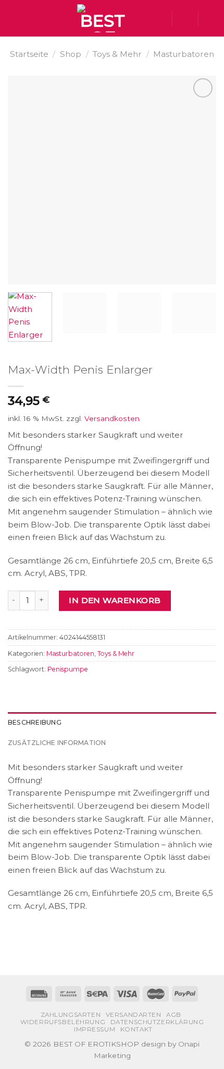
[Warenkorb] (211, 18)
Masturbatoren (183, 54)
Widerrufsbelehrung (63, 1022)
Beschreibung (34, 722)
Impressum (94, 1029)
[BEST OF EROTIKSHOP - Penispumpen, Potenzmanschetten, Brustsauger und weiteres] (102, 18)
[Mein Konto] (185, 18)
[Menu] (14, 18)
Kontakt (136, 1029)
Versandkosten (112, 418)
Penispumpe (67, 669)
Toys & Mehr (117, 54)
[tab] (112, 722)
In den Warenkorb (114, 600)
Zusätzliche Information (57, 743)
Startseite (29, 54)
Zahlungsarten (71, 1014)
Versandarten (133, 1014)
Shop (70, 54)
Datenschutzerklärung (157, 1022)
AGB (173, 1014)
